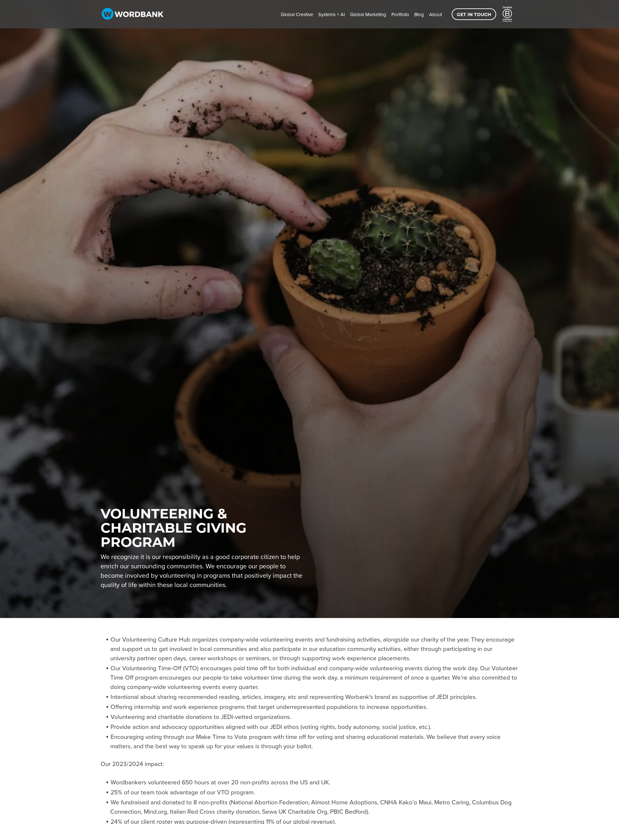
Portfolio (400, 14)
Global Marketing (368, 14)
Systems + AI (331, 14)
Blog (419, 14)
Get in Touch (474, 14)
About (435, 14)
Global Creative (297, 14)
